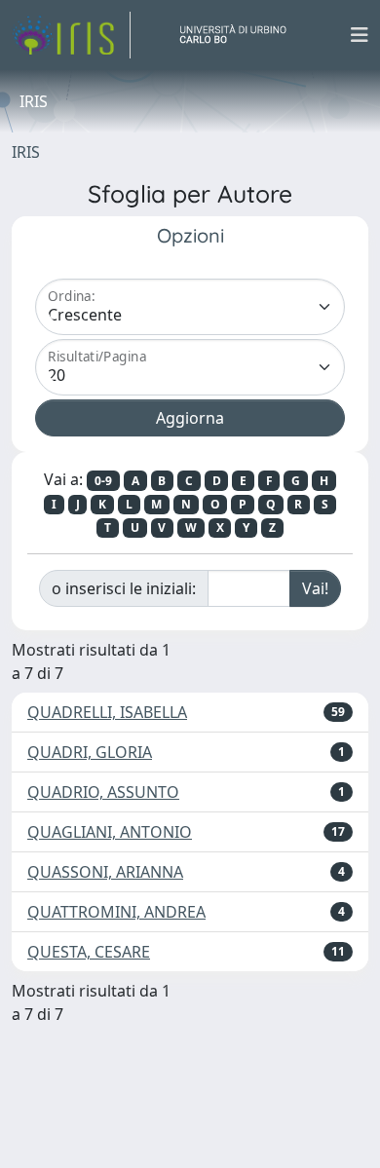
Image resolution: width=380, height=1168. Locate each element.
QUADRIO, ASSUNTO (103, 792)
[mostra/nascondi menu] (359, 35)
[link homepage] (71, 35)
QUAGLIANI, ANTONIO (109, 832)
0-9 (103, 480)
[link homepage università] (240, 35)
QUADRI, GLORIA (89, 752)
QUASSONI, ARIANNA (105, 872)
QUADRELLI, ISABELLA (107, 712)
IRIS (26, 152)
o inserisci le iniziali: (124, 588)
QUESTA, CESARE (88, 951)
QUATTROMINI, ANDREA (116, 912)
